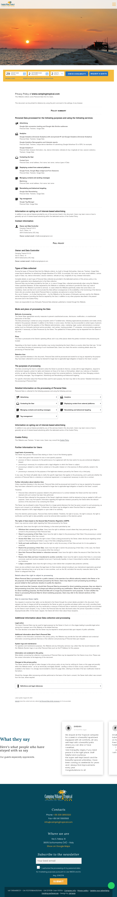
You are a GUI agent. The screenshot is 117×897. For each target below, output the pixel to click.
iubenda (17, 701)
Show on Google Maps (58, 846)
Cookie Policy (64, 440)
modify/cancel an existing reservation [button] (38, 78)
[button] (16, 73)
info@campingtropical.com (59, 822)
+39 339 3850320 (62, 814)
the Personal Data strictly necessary (50, 701)
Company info (70, 890)
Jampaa (72, 893)
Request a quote (99, 74)
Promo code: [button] (10, 78)
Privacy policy (83, 890)
